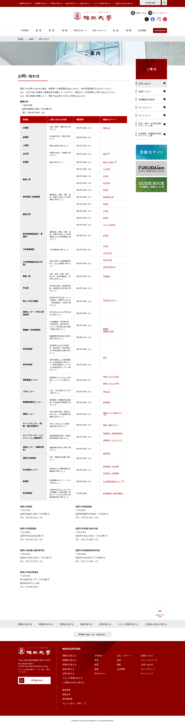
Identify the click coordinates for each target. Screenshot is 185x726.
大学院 (105, 246)
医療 (97, 669)
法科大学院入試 (109, 267)
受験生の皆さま (26, 3)
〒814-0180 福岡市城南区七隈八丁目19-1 (34, 660)
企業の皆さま (84, 3)
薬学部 (105, 218)
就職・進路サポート (111, 425)
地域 (119, 660)
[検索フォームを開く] (164, 2)
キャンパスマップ (159, 13)
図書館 (105, 329)
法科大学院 (107, 260)
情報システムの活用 (111, 376)
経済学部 (106, 183)
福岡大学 (92, 16)
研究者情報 (67, 699)
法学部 (105, 176)
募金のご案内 (108, 162)
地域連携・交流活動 (111, 466)
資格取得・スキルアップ (112, 440)
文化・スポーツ (124, 655)
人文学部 (106, 169)
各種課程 (106, 402)
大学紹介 (99, 655)
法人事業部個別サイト (112, 481)
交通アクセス (140, 13)
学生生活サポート (110, 300)
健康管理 (106, 453)
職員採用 (66, 690)
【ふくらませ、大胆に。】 (74, 703)
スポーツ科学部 (109, 224)
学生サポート (101, 673)
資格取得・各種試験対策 (112, 433)
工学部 (105, 211)
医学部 (105, 235)
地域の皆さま (71, 3)
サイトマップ (147, 673)
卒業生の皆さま (56, 3)
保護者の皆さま (41, 3)
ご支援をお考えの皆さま (123, 3)
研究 (105, 357)
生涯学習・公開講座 (111, 473)
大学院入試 (107, 253)
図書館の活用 (108, 331)
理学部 (105, 204)
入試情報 (121, 669)
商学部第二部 (108, 197)
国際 (119, 664)
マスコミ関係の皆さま (102, 3)
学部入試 (106, 391)
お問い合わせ (147, 664)
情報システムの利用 (111, 383)
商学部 (105, 190)
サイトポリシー (148, 669)
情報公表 (106, 128)
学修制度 (106, 276)
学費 (105, 154)
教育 (97, 660)
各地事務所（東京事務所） (113, 493)
